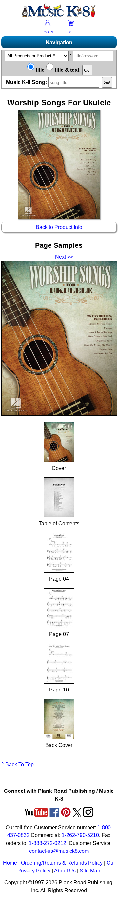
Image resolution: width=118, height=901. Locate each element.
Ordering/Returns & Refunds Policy (62, 863)
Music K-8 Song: (27, 82)
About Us (65, 870)
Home (10, 863)
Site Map (90, 870)
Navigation (59, 42)
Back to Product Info (59, 227)
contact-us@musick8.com (59, 851)
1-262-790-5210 (80, 835)
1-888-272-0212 (47, 843)
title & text (66, 70)
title (39, 70)
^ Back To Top (17, 764)
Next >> (64, 257)
